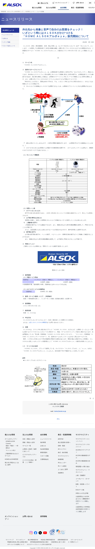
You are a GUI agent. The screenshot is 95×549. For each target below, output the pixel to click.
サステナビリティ (63, 456)
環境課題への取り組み (83, 466)
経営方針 (61, 439)
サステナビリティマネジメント (83, 445)
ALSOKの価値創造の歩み (83, 462)
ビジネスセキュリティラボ (29, 455)
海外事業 (43, 442)
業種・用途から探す (29, 442)
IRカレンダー (62, 462)
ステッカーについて (76, 539)
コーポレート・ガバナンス (83, 480)
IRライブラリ (62, 449)
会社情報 (43, 435)
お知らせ (5, 38)
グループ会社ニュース (9, 45)
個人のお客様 (10, 435)
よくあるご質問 (63, 469)
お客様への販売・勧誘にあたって (29, 450)
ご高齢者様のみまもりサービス (12, 455)
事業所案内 (43, 452)
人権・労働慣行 (80, 475)
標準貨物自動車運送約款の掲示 (39, 542)
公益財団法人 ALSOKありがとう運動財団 (83, 500)
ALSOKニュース (30, 11)
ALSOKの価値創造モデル (83, 456)
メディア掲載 (6, 42)
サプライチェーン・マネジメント (83, 471)
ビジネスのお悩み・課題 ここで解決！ (29, 461)
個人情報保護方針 (33, 539)
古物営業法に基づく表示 (58, 542)
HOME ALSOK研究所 (11, 459)
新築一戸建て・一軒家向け (12, 447)
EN (90, 3)
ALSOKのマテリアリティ (83, 451)
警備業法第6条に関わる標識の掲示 (17, 542)
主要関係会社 (44, 459)
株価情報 (61, 459)
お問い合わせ (28, 516)
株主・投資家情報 (64, 435)
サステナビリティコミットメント (83, 440)
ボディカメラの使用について (15, 544)
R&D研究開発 (44, 449)
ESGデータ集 (80, 490)
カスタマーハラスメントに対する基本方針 (39, 544)
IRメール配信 (62, 466)
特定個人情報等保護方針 (48, 539)
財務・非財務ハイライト (83, 485)
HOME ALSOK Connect (10, 442)
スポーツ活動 (44, 456)
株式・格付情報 (63, 452)
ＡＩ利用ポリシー (73, 542)
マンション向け (10, 450)
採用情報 (43, 516)
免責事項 (61, 473)
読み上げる (44, 3)
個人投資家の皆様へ (64, 442)
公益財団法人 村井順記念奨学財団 (83, 509)
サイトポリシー (20, 539)
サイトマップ (10, 539)
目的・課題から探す (29, 439)
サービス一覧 (27, 445)
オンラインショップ (11, 517)
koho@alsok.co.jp (60, 411)
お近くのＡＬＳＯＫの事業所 (38, 322)
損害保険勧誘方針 (63, 539)
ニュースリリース (8, 34)
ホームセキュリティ (11, 439)
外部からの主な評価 (82, 493)
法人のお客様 (28, 435)
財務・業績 (61, 445)
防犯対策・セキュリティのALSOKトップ (12, 11)
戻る (58, 419)
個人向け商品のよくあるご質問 (12, 464)
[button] (61, 532)
